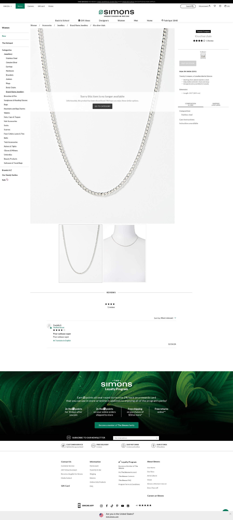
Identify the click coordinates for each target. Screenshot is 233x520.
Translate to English (63, 340)
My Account (94, 466)
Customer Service (67, 466)
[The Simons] (116, 383)
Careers (31, 6)
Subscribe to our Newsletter (88, 437)
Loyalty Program (116, 389)
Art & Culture (152, 476)
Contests (127, 476)
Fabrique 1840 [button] (171, 20)
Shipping (93, 474)
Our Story (150, 472)
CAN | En (6, 6)
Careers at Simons (155, 496)
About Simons (153, 462)
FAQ (91, 486)
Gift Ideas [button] (85, 20)
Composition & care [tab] (190, 104)
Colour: (203, 52)
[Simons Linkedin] (128, 506)
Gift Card (65, 486)
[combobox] (165, 318)
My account (203, 6)
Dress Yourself (152, 488)
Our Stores (151, 468)
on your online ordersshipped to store (104, 411)
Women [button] (121, 20)
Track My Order (95, 470)
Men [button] (136, 20)
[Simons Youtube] (122, 506)
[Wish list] (214, 6)
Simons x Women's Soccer (157, 484)
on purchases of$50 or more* (135, 411)
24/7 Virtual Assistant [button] (69, 470)
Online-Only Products (98, 482)
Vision (50, 6)
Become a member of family (116, 425)
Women (5, 27)
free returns (128, 2)
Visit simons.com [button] (112, 517)
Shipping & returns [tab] (216, 104)
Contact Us (66, 462)
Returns (93, 478)
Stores (20, 6)
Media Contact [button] (66, 478)
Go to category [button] (102, 106)
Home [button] (150, 20)
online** (161, 410)
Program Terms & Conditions (129, 484)
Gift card (41, 6)
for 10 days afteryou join (73, 411)
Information (95, 462)
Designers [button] (104, 20)
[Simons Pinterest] (117, 506)
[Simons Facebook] (106, 506)
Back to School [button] (62, 20)
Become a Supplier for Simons (72, 474)
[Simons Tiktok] (112, 506)
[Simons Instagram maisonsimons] (101, 506)
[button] (188, 6)
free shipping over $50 (107, 2)
